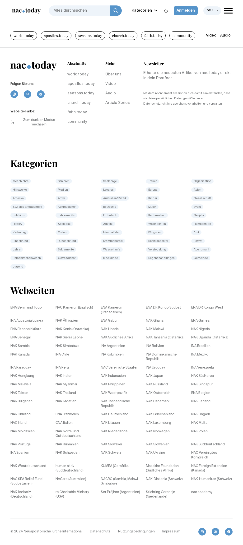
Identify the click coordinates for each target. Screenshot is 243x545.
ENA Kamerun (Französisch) (111, 310)
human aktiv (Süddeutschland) (70, 468)
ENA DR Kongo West (207, 307)
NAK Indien (64, 376)
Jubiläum (19, 215)
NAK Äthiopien (67, 320)
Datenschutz (100, 531)
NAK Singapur (202, 384)
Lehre (16, 249)
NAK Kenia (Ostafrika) (72, 329)
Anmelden (186, 11)
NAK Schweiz (111, 452)
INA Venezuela (202, 367)
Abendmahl (201, 249)
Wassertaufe (111, 249)
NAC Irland (18, 423)
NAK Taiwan (19, 393)
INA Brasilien (200, 346)
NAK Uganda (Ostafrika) (209, 337)
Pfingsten (154, 232)
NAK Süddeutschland (208, 444)
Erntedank (110, 215)
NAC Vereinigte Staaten (119, 367)
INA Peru (62, 367)
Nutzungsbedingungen (136, 531)
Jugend (18, 266)
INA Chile (62, 354)
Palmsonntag (202, 224)
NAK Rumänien (67, 444)
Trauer (152, 181)
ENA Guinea (200, 320)
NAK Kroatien (66, 401)
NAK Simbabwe (67, 346)
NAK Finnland (20, 414)
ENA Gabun (109, 320)
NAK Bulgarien (21, 401)
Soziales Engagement (27, 207)
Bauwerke (109, 207)
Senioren (64, 181)
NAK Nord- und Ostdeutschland (68, 434)
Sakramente (66, 249)
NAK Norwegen (158, 431)
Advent (108, 224)
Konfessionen (67, 207)
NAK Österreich (158, 393)
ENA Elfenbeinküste (26, 329)
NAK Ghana (155, 320)
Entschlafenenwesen (27, 258)
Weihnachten (157, 224)
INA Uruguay (155, 367)
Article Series (117, 103)
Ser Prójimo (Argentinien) (120, 492)
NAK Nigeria (200, 329)
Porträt (198, 241)
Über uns (113, 74)
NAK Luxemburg (158, 423)
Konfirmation (156, 215)
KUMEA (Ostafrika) (115, 466)
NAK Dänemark (157, 401)
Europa (153, 190)
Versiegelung (157, 249)
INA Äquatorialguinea (26, 320)
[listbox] (212, 10)
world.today (24, 35)
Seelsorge (110, 181)
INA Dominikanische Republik (161, 357)
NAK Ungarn (200, 414)
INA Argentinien (113, 346)
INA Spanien (19, 452)
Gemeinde (201, 258)
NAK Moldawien (22, 431)
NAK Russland (157, 384)
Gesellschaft (202, 198)
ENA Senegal (20, 337)
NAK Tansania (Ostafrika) (165, 337)
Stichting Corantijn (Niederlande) (160, 494)
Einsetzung (20, 241)
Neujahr (199, 215)
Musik (152, 207)
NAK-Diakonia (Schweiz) (164, 479)
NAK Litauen (110, 423)
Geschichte (20, 181)
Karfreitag (19, 232)
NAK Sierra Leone (69, 337)
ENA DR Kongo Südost (163, 307)
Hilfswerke (20, 190)
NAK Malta (199, 423)
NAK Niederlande (114, 431)
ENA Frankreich (67, 414)
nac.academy (201, 492)
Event (197, 207)
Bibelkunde (110, 258)
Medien (63, 190)
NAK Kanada (20, 354)
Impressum (171, 531)
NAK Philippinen (113, 384)
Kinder (152, 198)
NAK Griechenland (160, 414)
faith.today (153, 35)
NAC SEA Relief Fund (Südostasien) (26, 481)
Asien (197, 190)
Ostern (62, 232)
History (17, 224)
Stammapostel (113, 241)
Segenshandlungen (161, 258)
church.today (123, 35)
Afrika (61, 198)
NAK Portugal (20, 444)
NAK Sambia (20, 346)
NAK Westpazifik (114, 393)
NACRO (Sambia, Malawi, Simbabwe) (120, 481)
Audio (225, 35)
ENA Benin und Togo (26, 307)
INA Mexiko (199, 354)
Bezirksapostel (158, 241)
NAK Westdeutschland (28, 466)
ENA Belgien (200, 393)
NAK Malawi (155, 329)
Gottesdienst (67, 258)
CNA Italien (64, 423)
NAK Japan (154, 376)
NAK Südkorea (202, 376)
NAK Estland (200, 401)
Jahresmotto (66, 215)
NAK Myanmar (66, 384)
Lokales (108, 190)
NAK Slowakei (111, 444)
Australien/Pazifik (114, 198)
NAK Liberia (110, 329)
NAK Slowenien (157, 444)
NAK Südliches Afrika (117, 337)
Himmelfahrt (111, 232)
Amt (196, 232)
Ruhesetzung (67, 241)
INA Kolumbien (112, 354)
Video (211, 35)
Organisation (202, 181)
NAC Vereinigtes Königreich (204, 455)
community (182, 35)
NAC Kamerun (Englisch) (74, 307)
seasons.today (90, 35)
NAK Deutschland (114, 414)
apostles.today (56, 35)
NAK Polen (199, 431)
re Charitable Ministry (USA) (72, 494)
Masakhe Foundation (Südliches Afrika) (162, 468)
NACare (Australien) (71, 479)
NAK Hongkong (22, 376)
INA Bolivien (155, 346)
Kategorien (142, 11)
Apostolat (64, 224)
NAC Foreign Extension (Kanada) (209, 468)
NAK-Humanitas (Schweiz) (211, 479)
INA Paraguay (20, 367)
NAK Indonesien (113, 376)
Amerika (18, 198)
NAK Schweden (67, 452)
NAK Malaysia (20, 384)
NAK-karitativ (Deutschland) (21, 494)
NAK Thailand (66, 393)
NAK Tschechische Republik (115, 404)
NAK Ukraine (155, 452)
